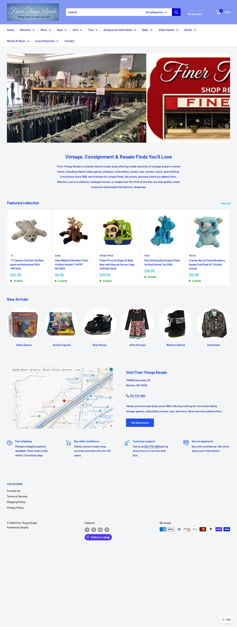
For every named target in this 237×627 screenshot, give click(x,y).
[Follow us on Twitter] (93, 529)
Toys (91, 29)
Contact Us (13, 490)
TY (11, 255)
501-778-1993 (137, 395)
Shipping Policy (16, 501)
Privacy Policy (15, 507)
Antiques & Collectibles (118, 29)
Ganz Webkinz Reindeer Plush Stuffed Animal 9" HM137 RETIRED (71, 264)
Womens (25, 29)
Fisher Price (106, 255)
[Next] (230, 248)
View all (226, 203)
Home (10, 29)
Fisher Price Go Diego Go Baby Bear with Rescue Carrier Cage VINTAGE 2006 (117, 264)
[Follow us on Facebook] (87, 529)
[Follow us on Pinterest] (106, 529)
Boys (60, 29)
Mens (44, 29)
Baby (145, 29)
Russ (147, 255)
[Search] (176, 12)
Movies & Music (16, 40)
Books (188, 29)
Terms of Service (17, 496)
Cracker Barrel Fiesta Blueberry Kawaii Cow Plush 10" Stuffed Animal (207, 264)
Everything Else (45, 40)
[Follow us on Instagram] (100, 529)
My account (195, 14)
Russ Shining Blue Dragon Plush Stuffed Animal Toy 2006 (162, 262)
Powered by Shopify (17, 527)
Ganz (58, 255)
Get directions (140, 422)
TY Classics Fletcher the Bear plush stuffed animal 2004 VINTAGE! (27, 264)
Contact (69, 40)
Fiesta (192, 255)
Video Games (167, 29)
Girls (75, 29)
